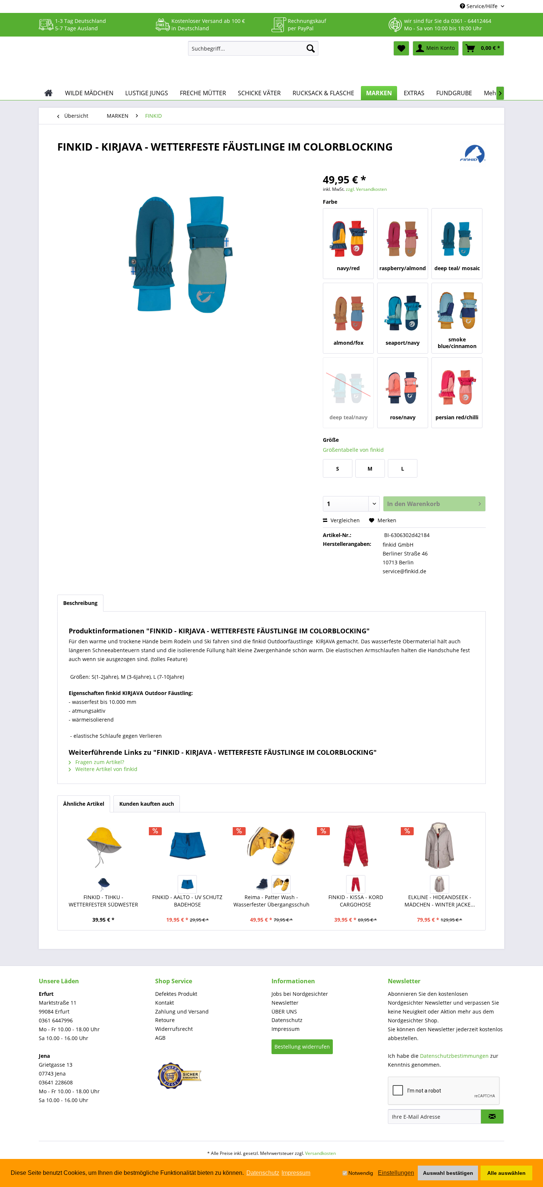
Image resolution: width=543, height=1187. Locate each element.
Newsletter (285, 1002)
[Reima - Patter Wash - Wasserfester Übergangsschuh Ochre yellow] (281, 884)
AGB (160, 1037)
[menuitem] (253, 48)
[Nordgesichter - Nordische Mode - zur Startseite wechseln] (110, 61)
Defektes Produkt (176, 993)
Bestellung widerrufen (302, 1046)
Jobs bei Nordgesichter (300, 993)
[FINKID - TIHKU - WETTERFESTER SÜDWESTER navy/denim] (103, 884)
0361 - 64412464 (471, 20)
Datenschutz (287, 1019)
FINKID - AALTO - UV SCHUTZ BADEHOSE (187, 901)
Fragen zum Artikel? (99, 761)
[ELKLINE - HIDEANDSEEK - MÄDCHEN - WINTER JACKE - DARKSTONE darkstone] (439, 884)
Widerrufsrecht (174, 1028)
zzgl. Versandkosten (366, 189)
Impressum (286, 1028)
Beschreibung (80, 602)
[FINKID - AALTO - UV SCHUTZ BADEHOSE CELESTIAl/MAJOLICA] (187, 884)
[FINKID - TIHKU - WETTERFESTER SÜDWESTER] (103, 845)
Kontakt (164, 1002)
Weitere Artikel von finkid (105, 769)
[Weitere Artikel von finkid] (473, 154)
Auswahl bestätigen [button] (448, 1173)
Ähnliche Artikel (83, 803)
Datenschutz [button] (262, 1173)
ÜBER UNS (284, 1011)
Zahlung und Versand (182, 1011)
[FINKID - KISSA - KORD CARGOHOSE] (355, 845)
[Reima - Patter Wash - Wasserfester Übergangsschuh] (271, 845)
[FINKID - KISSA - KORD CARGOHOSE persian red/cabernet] (355, 884)
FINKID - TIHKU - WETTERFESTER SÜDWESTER (103, 901)
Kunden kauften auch (146, 803)
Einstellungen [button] (396, 1173)
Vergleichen (344, 520)
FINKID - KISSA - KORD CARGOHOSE (355, 901)
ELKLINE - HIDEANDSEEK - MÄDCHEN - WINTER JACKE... (439, 901)
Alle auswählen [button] (506, 1173)
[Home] (48, 93)
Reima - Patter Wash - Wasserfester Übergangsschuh (271, 901)
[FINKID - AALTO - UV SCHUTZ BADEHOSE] (187, 845)
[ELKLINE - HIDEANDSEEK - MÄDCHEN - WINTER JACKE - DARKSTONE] (439, 845)
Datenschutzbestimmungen (454, 1055)
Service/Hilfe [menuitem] (482, 6)
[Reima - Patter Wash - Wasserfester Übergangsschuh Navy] (262, 884)
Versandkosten (320, 1153)
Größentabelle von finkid (353, 449)
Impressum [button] (295, 1173)
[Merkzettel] (401, 48)
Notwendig (360, 1173)
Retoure (165, 1019)
